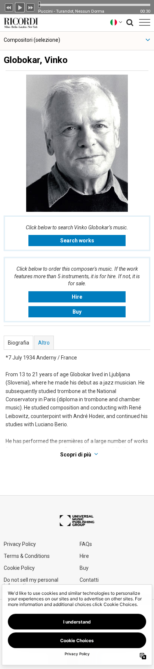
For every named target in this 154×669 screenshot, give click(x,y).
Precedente (9, 7)
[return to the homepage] (19, 22)
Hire (77, 297)
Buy (77, 312)
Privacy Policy (20, 544)
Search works (77, 241)
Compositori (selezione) (32, 40)
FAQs (86, 544)
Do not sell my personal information (31, 583)
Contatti (89, 580)
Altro (44, 343)
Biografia (18, 343)
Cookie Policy (19, 568)
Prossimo (30, 7)
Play (20, 7)
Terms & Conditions (27, 556)
